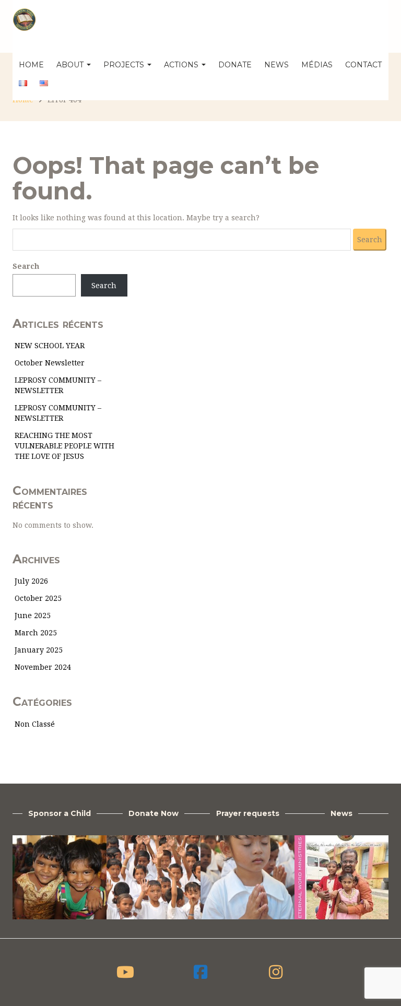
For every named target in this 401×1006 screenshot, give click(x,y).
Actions (182, 64)
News (276, 64)
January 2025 (39, 650)
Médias (317, 64)
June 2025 (33, 615)
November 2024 (43, 667)
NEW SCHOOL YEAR (50, 345)
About (71, 64)
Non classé (35, 724)
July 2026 (31, 581)
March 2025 (36, 633)
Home (31, 64)
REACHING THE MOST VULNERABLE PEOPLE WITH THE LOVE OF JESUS (64, 445)
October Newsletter (50, 363)
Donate (235, 64)
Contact (363, 64)
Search (26, 266)
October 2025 (38, 598)
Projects (124, 64)
